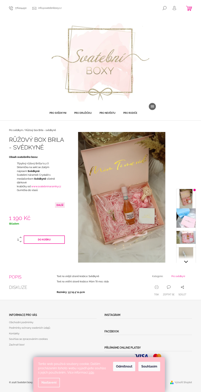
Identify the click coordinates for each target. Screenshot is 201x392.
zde (91, 372)
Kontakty (14, 333)
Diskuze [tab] (18, 287)
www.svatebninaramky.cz (46, 186)
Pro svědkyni (178, 276)
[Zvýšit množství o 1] (21, 238)
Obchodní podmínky (21, 322)
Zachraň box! (17, 344)
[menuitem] (58, 112)
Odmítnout (124, 366)
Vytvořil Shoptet (183, 382)
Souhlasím (149, 366)
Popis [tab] (15, 277)
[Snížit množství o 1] (21, 242)
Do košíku (44, 239)
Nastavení (49, 382)
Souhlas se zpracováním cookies (28, 338)
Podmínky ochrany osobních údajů (29, 327)
